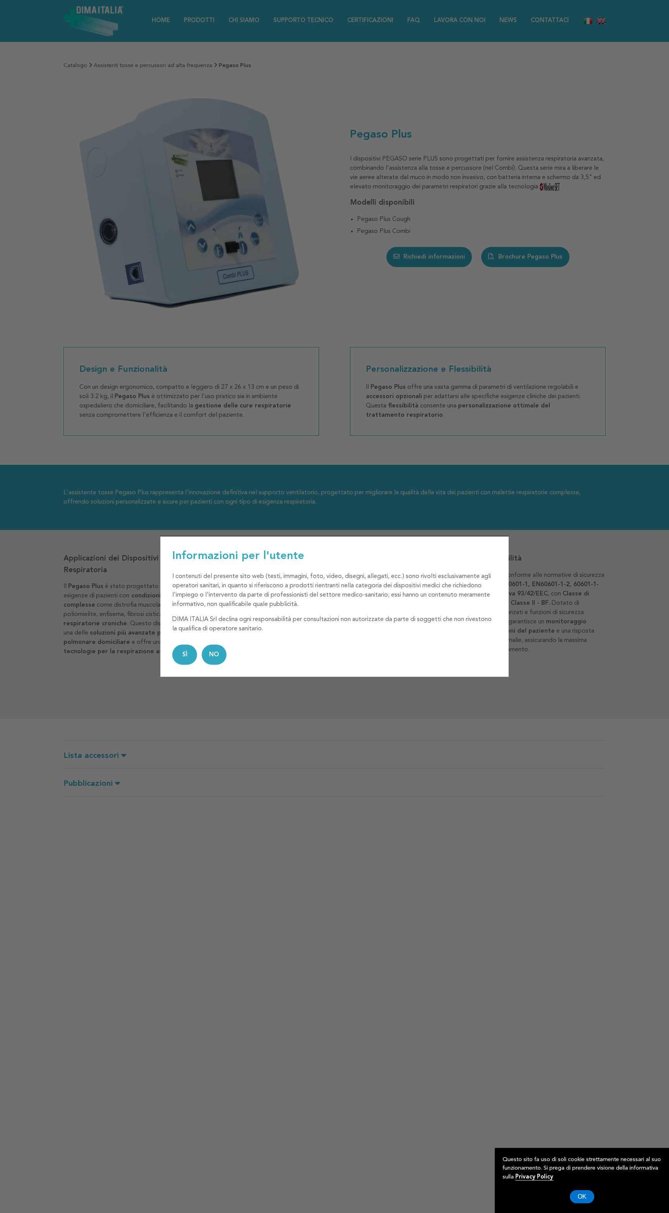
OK (582, 1196)
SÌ (184, 655)
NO (214, 655)
